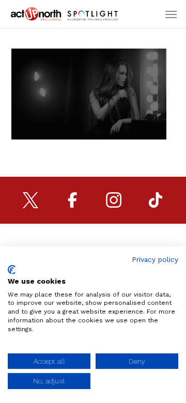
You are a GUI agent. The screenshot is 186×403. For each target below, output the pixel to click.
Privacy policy (155, 259)
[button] (171, 14)
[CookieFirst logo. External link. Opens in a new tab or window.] (12, 269)
